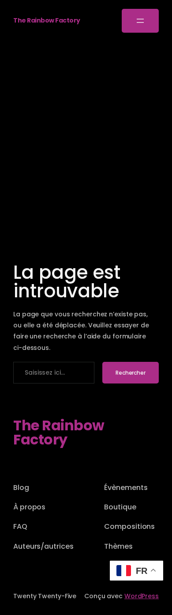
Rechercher (131, 372)
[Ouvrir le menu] (140, 21)
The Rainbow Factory (46, 20)
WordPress (141, 596)
